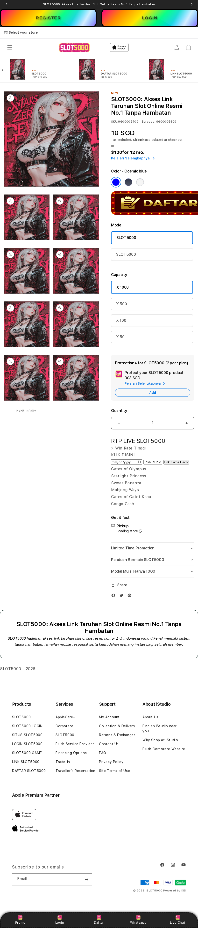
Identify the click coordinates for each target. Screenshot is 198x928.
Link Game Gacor (176, 462)
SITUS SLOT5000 (27, 735)
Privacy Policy (111, 762)
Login (59, 922)
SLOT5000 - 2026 (17, 668)
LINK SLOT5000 (26, 762)
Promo (20, 922)
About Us (150, 717)
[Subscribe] (86, 879)
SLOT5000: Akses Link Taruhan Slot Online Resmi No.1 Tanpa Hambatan (99, 4)
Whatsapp (138, 922)
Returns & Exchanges (117, 735)
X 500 (121, 304)
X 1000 (122, 287)
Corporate (64, 726)
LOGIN (150, 17)
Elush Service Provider (75, 744)
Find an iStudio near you (159, 728)
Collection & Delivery (117, 726)
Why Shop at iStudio (160, 740)
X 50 (120, 337)
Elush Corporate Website (163, 749)
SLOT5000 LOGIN (27, 726)
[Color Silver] (140, 182)
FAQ (102, 753)
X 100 (121, 320)
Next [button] (191, 4)
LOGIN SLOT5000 (27, 744)
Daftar (99, 922)
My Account (109, 717)
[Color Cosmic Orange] (116, 182)
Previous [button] (6, 4)
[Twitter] (122, 596)
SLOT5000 (126, 237)
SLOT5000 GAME (27, 753)
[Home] (74, 47)
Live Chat (177, 922)
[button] (9, 47)
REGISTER (48, 17)
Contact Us (109, 744)
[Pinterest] (130, 596)
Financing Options (71, 753)
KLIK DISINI (123, 455)
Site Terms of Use (114, 771)
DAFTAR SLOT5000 (29, 771)
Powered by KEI (174, 890)
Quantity (119, 410)
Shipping (140, 140)
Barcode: (149, 121)
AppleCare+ (65, 717)
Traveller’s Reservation (75, 771)
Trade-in (63, 762)
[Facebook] (114, 596)
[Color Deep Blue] (128, 182)
